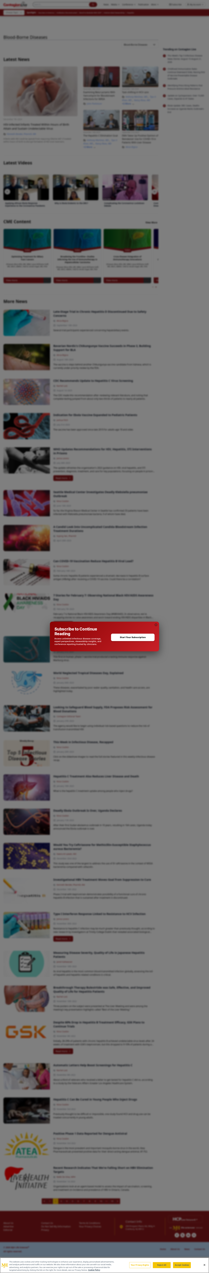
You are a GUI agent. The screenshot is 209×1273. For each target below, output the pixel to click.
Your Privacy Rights (140, 1265)
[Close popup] (156, 624)
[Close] (204, 1265)
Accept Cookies (182, 1265)
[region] (104, 1265)
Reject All (161, 1265)
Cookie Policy (94, 1270)
